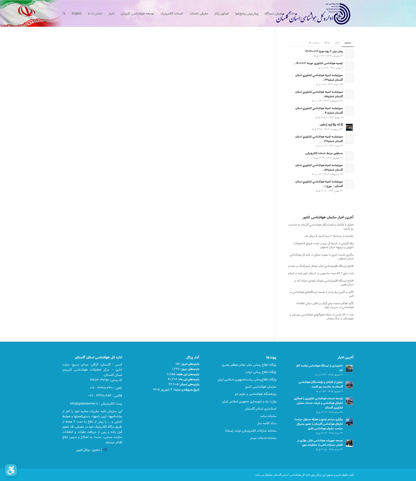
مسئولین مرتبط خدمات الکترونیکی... (323, 153)
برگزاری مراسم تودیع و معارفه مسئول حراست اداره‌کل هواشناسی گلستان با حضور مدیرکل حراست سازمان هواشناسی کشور (318, 424)
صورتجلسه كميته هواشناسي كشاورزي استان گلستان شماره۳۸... (319, 138)
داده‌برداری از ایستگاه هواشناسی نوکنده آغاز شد (319, 367)
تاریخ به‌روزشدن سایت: (185, 389)
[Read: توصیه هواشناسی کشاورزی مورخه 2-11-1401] (349, 66)
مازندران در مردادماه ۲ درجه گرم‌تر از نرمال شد (329, 236)
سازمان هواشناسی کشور (260, 386)
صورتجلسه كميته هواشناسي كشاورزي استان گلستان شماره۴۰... (319, 110)
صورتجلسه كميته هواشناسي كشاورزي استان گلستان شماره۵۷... (319, 167)
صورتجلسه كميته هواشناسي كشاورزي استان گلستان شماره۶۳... (319, 77)
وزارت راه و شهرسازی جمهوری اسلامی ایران (249, 401)
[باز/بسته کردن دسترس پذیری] (11, 470)
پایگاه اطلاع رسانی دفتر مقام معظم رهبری (249, 364)
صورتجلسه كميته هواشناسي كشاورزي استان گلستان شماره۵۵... (319, 94)
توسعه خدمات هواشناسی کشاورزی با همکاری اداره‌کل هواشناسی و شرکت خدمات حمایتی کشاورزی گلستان (318, 403)
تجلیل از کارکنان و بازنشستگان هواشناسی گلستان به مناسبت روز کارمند (321, 384)
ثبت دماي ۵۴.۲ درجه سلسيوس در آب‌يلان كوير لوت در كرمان (321, 273)
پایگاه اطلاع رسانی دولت (260, 372)
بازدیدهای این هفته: (187, 374)
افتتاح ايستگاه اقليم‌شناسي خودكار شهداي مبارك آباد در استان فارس (324, 283)
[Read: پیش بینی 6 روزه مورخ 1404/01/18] (349, 54)
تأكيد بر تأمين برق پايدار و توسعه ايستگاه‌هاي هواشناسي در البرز (322, 294)
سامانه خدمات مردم (263, 438)
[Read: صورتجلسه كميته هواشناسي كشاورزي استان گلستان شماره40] (349, 111)
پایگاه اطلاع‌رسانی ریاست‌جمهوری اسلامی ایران (247, 379)
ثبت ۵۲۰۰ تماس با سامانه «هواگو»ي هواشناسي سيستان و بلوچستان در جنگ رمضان (322, 317)
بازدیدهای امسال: (188, 384)
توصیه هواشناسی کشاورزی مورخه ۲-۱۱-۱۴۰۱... (318, 63)
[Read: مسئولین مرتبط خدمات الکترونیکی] (349, 156)
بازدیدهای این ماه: (188, 379)
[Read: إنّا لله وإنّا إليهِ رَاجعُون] (349, 127)
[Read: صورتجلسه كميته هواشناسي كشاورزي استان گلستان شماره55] (349, 94)
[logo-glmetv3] (306, 13)
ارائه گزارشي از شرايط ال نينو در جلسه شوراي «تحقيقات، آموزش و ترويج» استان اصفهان (323, 246)
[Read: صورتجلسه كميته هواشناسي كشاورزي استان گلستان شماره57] (349, 168)
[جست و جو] (64, 13)
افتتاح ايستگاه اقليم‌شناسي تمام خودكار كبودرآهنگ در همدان (321, 266)
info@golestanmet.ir (84, 403)
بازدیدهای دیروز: (189, 368)
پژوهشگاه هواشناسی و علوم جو (255, 394)
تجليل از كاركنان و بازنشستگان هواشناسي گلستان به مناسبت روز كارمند (321, 227)
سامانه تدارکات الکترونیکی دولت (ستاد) (250, 430)
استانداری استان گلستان (260, 408)
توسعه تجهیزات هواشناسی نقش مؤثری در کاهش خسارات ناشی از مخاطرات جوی (320, 442)
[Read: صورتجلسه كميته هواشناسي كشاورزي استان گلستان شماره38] (349, 139)
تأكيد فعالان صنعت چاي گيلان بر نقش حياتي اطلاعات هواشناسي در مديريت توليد (325, 305)
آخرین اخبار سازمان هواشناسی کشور (328, 217)
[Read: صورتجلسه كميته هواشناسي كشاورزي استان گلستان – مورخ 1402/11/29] (349, 184)
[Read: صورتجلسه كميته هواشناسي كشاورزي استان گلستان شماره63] (349, 78)
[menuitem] (292, 13)
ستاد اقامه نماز (266, 423)
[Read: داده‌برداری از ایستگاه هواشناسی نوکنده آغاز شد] (349, 368)
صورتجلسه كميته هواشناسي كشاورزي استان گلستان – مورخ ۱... (319, 183)
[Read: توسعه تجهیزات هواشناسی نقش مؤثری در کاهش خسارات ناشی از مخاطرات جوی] (349, 443)
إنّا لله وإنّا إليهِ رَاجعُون (331, 124)
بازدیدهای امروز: (189, 363)
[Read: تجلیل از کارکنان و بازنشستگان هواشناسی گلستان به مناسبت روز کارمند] (349, 384)
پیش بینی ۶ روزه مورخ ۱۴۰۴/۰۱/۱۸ (324, 51)
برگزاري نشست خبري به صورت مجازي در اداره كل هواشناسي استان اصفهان (322, 257)
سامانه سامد (268, 416)
